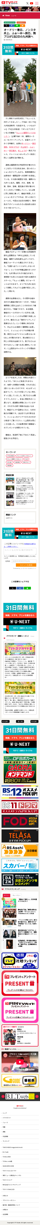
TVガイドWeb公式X (8, 1189)
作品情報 (5, 1136)
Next (37, 1096)
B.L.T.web (5, 1152)
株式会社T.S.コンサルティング (12, 1185)
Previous (3, 1096)
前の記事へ (5, 721)
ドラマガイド (7, 1118)
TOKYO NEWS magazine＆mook (12, 1147)
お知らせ (5, 1196)
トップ (5, 1113)
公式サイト (9, 518)
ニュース (5, 1122)
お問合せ (5, 1209)
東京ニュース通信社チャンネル (12, 1175)
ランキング (6, 1141)
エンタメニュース (9, 22)
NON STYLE (14, 147)
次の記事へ (34, 721)
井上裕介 (24, 147)
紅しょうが (22, 150)
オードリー (26, 143)
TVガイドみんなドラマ (9, 1171)
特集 (4, 1127)
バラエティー (21, 22)
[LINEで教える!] (17, 25)
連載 (4, 1132)
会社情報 (5, 1214)
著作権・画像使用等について (11, 1205)
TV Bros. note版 (7, 1161)
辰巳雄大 (12, 150)
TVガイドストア (7, 1180)
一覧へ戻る (20, 721)
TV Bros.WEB (7, 1157)
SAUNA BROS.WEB (8, 1166)
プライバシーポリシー (9, 1200)
